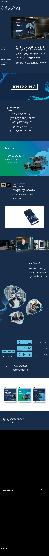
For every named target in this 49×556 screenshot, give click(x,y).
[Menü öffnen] (47, 1)
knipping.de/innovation (20, 191)
